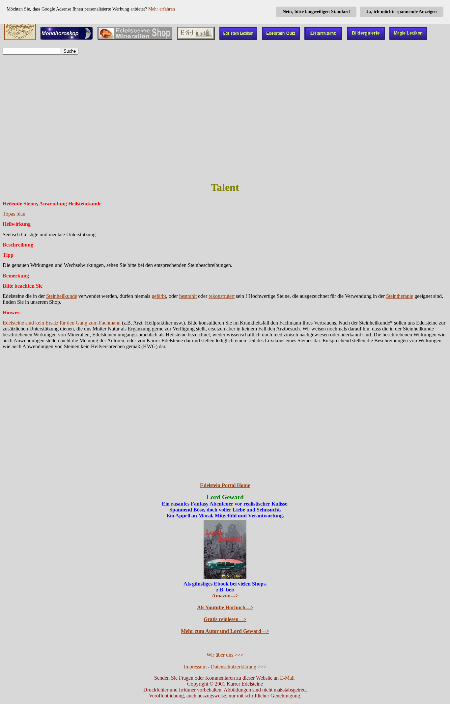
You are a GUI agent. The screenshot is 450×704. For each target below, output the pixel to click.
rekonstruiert (222, 296)
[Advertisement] (225, 106)
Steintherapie (399, 296)
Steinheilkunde (61, 296)
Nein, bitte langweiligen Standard (316, 11)
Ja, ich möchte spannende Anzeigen (401, 11)
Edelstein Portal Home (225, 485)
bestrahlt (188, 296)
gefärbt (159, 296)
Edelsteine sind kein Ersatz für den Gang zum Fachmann (62, 323)
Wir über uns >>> (225, 655)
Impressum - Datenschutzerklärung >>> (225, 666)
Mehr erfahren (161, 9)
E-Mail (288, 678)
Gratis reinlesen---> (225, 619)
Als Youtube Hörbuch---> (225, 607)
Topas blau (14, 214)
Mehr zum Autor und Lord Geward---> (225, 631)
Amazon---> (225, 595)
